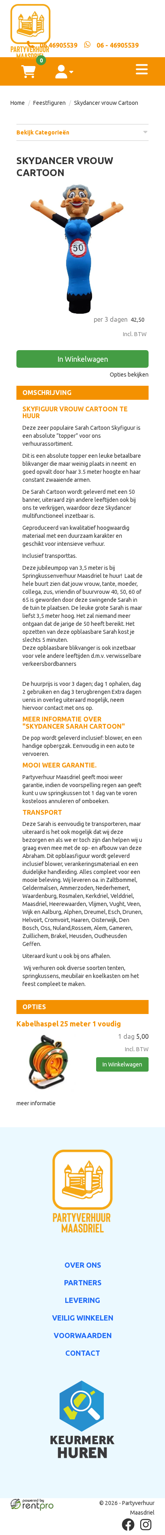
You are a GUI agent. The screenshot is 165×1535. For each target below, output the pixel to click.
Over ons (82, 1265)
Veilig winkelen (82, 1318)
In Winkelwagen (82, 359)
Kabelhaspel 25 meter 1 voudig (68, 1024)
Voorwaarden (83, 1335)
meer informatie (36, 1103)
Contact (82, 1353)
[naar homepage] (82, 20)
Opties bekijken (129, 374)
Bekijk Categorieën (42, 132)
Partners (82, 1282)
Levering (82, 1300)
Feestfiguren (49, 103)
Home (17, 103)
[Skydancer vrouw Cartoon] (82, 249)
